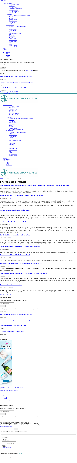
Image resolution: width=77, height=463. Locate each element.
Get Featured (9, 165)
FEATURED (9, 14)
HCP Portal (5, 53)
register (20, 453)
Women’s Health (13, 19)
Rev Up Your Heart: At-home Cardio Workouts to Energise (18, 222)
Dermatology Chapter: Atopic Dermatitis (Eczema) (21, 118)
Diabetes (11, 31)
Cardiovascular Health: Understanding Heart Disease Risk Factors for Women (23, 273)
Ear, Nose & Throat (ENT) (15, 33)
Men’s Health (12, 18)
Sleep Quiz (11, 111)
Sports (10, 44)
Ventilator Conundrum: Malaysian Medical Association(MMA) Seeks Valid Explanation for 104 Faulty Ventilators (34, 185)
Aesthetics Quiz (13, 7)
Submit (16, 429)
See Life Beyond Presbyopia (16, 129)
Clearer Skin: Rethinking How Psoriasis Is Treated (12, 331)
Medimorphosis (6, 52)
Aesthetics (11, 16)
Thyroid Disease (13, 45)
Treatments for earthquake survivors (11, 285)
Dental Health (12, 30)
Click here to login (12, 461)
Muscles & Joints (13, 40)
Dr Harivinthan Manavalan (6, 188)
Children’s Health (13, 29)
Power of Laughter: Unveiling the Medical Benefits (15, 210)
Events (4, 48)
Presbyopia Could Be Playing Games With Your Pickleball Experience (16, 82)
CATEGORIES (10, 25)
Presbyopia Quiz (13, 109)
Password (4, 439)
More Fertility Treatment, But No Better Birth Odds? (13, 87)
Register (8, 55)
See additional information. (6, 426)
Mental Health (12, 38)
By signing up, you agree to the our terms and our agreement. (20, 70)
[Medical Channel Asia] (19, 102)
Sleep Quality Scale (13, 10)
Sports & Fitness (13, 21)
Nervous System (13, 41)
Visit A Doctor (6, 51)
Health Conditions (7, 3)
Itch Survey (12, 6)
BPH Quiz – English (14, 11)
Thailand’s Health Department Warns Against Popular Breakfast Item (21, 263)
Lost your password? (7, 447)
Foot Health (12, 22)
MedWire (5, 49)
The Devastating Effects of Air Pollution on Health (15, 255)
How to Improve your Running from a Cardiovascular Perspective (20, 246)
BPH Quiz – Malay (13, 12)
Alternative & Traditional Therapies (17, 26)
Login (7, 56)
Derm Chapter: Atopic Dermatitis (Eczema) (19, 15)
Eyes (10, 34)
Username (5, 436)
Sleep (10, 23)
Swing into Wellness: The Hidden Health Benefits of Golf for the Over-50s (22, 195)
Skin (10, 42)
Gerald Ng (3, 198)
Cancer (10, 27)
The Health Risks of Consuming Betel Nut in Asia (15, 235)
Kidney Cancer (12, 122)
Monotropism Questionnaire (15, 8)
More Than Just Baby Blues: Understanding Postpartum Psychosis (16, 76)
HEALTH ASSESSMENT (12, 4)
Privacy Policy (29, 70)
